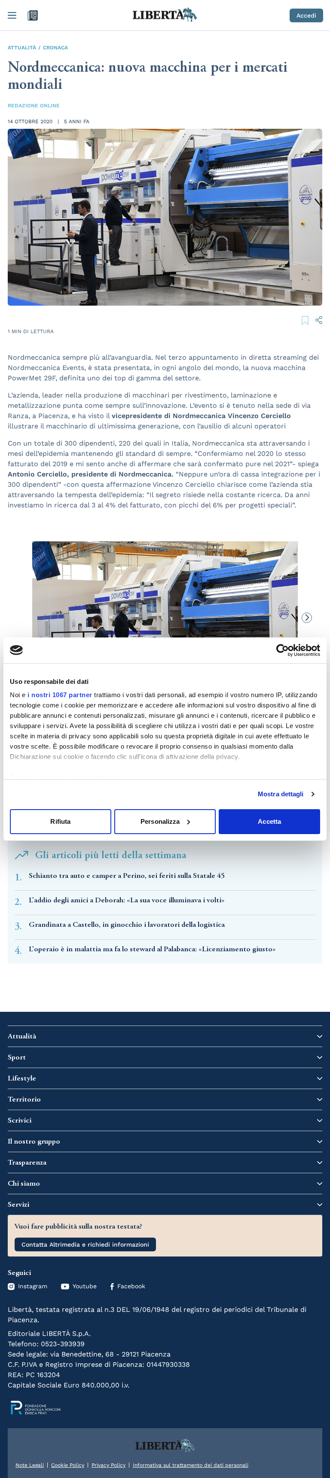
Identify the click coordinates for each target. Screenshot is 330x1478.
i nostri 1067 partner (60, 694)
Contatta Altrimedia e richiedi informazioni (85, 1244)
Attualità (22, 48)
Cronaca (55, 48)
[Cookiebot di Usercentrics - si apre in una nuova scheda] (282, 650)
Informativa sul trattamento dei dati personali (190, 1465)
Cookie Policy (67, 1465)
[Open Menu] (12, 15)
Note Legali (29, 1465)
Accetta (269, 821)
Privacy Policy (108, 1465)
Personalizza (160, 821)
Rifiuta (60, 821)
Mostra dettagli (281, 794)
